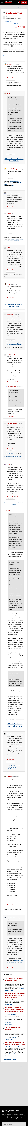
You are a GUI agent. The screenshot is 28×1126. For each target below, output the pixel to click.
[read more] (21, 988)
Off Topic (17, 982)
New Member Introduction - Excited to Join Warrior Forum (15, 1043)
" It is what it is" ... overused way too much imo (14, 979)
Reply (7, 1004)
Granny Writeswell (11, 453)
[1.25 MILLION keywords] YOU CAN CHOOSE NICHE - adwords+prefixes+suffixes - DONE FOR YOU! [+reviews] (14, 769)
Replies (7, 990)
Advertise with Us (21, 7)
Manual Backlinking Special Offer (12, 456)
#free (4, 55)
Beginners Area (18, 999)
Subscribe (16, 23)
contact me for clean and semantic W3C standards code (13, 239)
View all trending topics (9, 1059)
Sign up (24, 2)
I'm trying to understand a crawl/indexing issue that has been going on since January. (14, 1009)
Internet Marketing (11, 1014)
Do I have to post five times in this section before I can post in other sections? (15, 995)
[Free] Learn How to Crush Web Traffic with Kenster (14, 503)
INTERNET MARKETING (8, 20)
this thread (17, 960)
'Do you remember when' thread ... (13, 1028)
